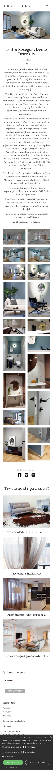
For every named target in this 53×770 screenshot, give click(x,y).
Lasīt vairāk (42, 743)
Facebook (7, 708)
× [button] (51, 737)
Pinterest (7, 716)
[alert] (26, 752)
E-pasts (9, 680)
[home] (17, 5)
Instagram (7, 712)
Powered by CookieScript (10, 767)
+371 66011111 (9, 726)
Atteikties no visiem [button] (38, 762)
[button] (47, 6)
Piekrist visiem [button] (13, 762)
